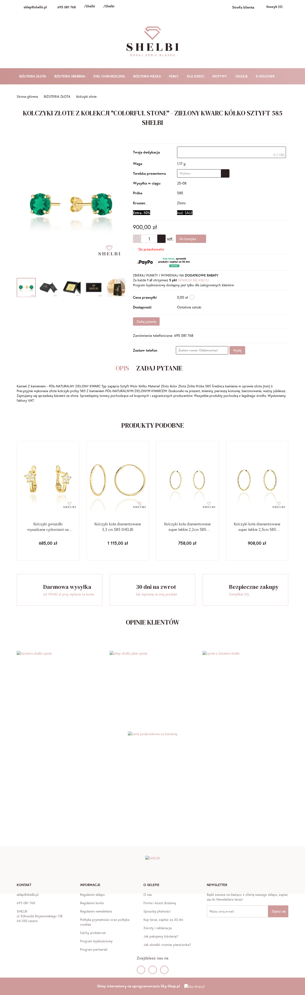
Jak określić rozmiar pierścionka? (167, 944)
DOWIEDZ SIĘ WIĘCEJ (193, 280)
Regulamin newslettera (96, 911)
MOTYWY (220, 76)
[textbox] (231, 152)
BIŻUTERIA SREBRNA (70, 76)
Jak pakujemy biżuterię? (160, 936)
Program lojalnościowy (96, 941)
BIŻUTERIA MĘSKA (147, 76)
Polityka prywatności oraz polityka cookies (104, 922)
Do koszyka (188, 238)
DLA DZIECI (196, 76)
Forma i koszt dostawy (159, 903)
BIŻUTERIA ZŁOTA (33, 76)
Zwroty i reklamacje (157, 928)
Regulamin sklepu (92, 894)
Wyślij (237, 350)
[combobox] (203, 173)
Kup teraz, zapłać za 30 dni (163, 919)
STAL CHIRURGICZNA (109, 76)
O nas (147, 894)
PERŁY (174, 76)
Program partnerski (93, 949)
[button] (24, 885)
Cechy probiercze (93, 932)
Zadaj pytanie (146, 321)
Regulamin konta (92, 903)
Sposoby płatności (156, 911)
